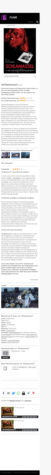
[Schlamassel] (19, 310)
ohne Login (32, 367)
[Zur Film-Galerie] (6, 157)
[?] (18, 100)
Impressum (35, 472)
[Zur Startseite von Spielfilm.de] (3, 19)
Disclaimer (17, 472)
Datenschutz (27, 472)
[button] (3, 393)
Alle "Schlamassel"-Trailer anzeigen (23, 286)
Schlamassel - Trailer (18, 351)
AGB (21, 472)
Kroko (9, 178)
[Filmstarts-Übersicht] (22, 17)
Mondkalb (16, 178)
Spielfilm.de (23, 367)
